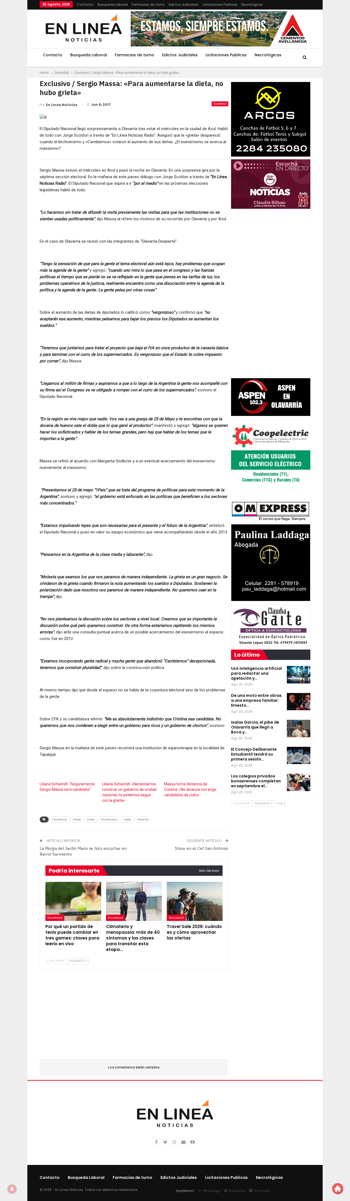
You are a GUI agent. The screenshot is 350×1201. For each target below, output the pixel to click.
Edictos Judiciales (184, 4)
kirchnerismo (109, 819)
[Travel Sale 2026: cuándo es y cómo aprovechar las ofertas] (195, 901)
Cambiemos (59, 819)
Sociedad (220, 104)
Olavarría (142, 819)
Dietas (77, 819)
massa (127, 819)
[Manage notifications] (12, 1189)
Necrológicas (252, 4)
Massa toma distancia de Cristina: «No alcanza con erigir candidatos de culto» (190, 789)
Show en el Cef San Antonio (201, 848)
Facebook (237, 1190)
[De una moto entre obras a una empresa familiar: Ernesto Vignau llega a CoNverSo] (298, 701)
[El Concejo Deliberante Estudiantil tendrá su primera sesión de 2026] (298, 755)
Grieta (91, 819)
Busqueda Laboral (113, 4)
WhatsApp (211, 1190)
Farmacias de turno (148, 4)
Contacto (85, 4)
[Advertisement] (134, 1018)
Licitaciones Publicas (220, 4)
